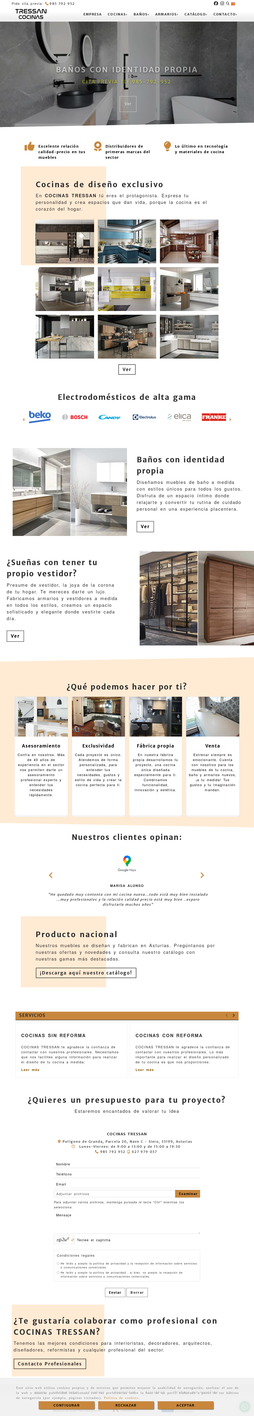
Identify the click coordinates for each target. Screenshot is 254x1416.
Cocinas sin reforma (53, 1030)
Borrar (137, 1288)
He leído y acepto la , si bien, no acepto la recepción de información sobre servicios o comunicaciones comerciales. (122, 1270)
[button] (127, 369)
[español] (233, 3)
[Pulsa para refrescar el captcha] (72, 1235)
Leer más (30, 1065)
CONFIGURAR (66, 1405)
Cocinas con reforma (169, 1030)
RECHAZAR (125, 1405)
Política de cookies (121, 1398)
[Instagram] (222, 3)
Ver (145, 531)
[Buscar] (227, 3)
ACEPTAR (185, 1405)
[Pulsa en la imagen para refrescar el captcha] (63, 1235)
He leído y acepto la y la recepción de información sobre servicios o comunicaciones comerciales (129, 1260)
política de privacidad (109, 1259)
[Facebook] (215, 3)
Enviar (115, 1288)
